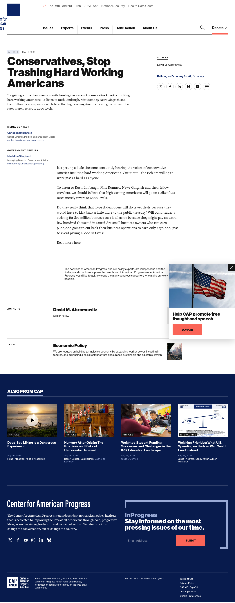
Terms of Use (186, 578)
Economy (198, 76)
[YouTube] (26, 540)
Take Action (125, 28)
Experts (67, 28)
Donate (218, 28)
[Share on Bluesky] (188, 86)
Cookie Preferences (190, 596)
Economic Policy (70, 345)
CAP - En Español (189, 587)
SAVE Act (91, 6)
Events (86, 28)
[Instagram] (33, 540)
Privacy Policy (187, 583)
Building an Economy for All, (175, 76)
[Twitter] (10, 540)
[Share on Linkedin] (179, 86)
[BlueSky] (49, 540)
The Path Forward (60, 6)
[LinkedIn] (41, 540)
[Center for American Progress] (14, 17)
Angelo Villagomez (35, 458)
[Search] (202, 29)
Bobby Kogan (202, 458)
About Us (150, 28)
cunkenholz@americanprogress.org (25, 140)
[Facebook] (18, 540)
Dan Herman (87, 458)
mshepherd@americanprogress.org (25, 163)
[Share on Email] (197, 86)
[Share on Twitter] (160, 86)
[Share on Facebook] (170, 86)
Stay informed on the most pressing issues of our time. (164, 521)
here (77, 242)
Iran (78, 6)
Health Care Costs (140, 6)
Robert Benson (71, 458)
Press (104, 28)
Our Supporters (188, 591)
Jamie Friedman (186, 458)
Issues (48, 28)
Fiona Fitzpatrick (16, 458)
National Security (113, 6)
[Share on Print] (206, 86)
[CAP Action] (19, 582)
